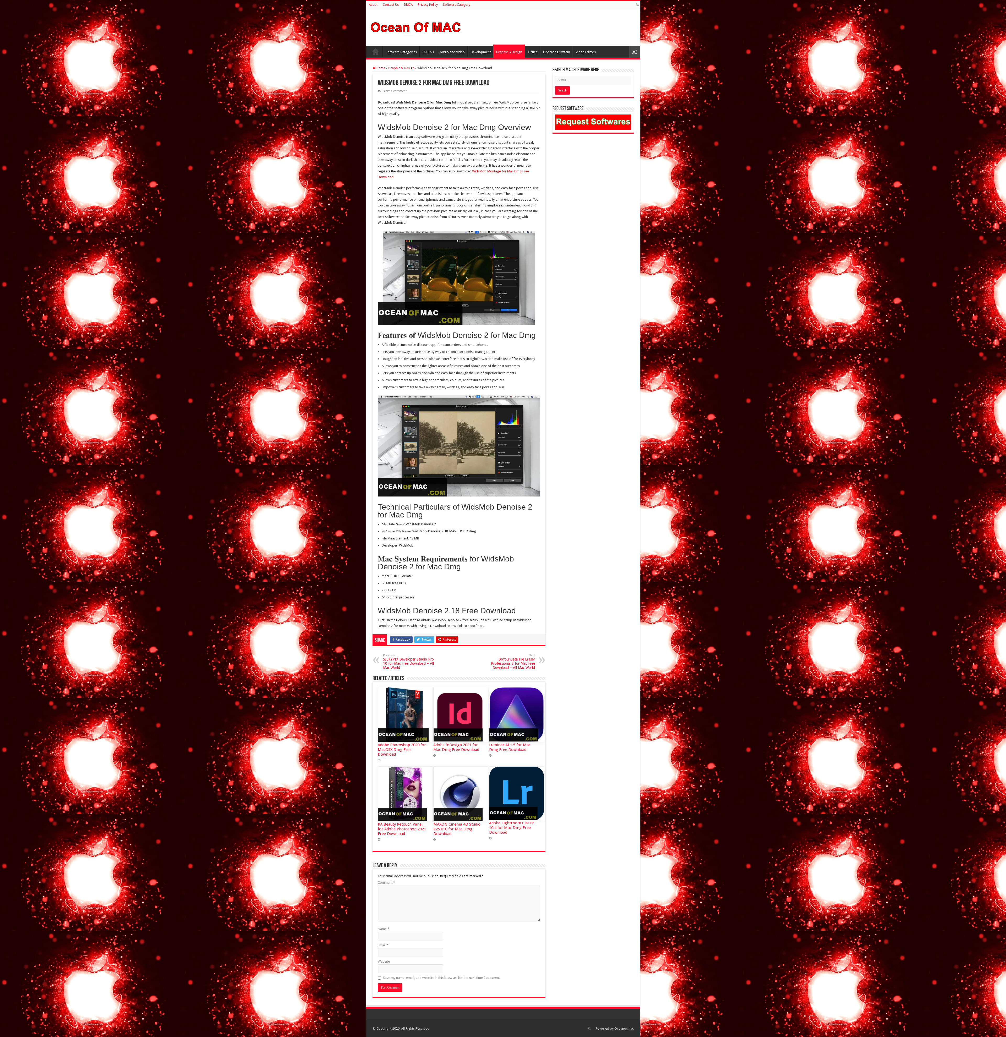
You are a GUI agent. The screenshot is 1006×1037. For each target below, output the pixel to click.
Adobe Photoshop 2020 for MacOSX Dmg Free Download (402, 750)
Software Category (456, 5)
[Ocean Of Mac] (416, 26)
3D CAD (428, 52)
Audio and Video (452, 52)
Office (532, 52)
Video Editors (586, 52)
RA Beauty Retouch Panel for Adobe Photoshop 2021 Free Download (402, 829)
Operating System (556, 52)
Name (383, 929)
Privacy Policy (428, 5)
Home (375, 51)
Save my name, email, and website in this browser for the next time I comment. (442, 978)
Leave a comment (395, 91)
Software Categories (401, 52)
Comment (386, 883)
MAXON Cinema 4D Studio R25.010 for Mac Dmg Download (456, 829)
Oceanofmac (624, 1028)
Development (481, 52)
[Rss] (637, 5)
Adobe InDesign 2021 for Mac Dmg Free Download (456, 747)
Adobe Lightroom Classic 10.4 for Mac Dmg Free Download (511, 828)
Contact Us (391, 5)
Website (384, 961)
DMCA (408, 5)
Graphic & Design (509, 52)
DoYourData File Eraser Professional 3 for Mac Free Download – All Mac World (513, 662)
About (373, 5)
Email (383, 945)
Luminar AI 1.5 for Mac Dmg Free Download (510, 747)
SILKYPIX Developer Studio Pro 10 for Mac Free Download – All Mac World (408, 662)
